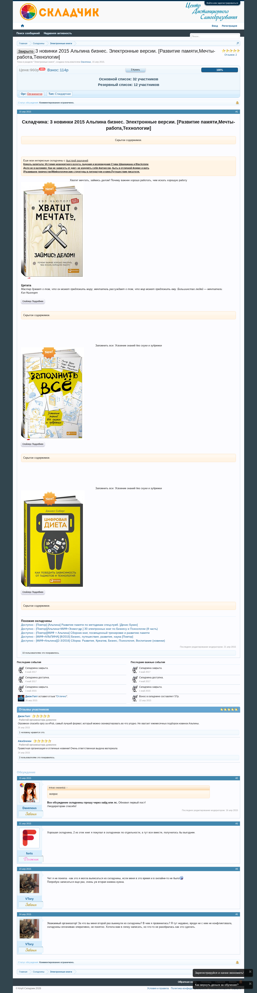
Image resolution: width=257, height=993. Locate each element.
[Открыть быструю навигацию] (237, 43)
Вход (215, 26)
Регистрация (229, 26)
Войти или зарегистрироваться (222, 3)
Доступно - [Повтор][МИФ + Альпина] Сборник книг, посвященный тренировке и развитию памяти (85, 632)
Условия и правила (158, 988)
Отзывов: (230, 54)
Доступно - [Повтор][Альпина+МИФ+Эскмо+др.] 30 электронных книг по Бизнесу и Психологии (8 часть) (89, 628)
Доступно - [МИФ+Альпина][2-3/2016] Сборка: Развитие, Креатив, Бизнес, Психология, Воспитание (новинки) (93, 640)
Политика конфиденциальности (189, 988)
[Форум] (22, 26)
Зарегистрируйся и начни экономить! (219, 972)
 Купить (135, 70)
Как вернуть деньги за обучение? (217, 984)
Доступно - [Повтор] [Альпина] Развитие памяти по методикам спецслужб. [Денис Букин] (79, 624)
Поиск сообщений (28, 33)
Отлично (61, 696)
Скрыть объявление (250, 971)
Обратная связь (187, 982)
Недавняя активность (58, 33)
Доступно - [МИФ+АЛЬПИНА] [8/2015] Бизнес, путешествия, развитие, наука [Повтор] (77, 636)
